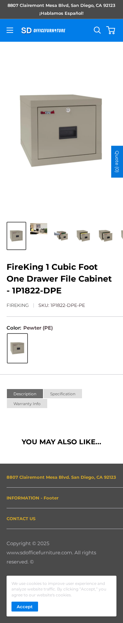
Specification (62, 393)
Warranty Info (27, 403)
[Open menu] (10, 30)
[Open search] (97, 30)
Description (24, 393)
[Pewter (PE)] (17, 348)
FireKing (18, 305)
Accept (25, 606)
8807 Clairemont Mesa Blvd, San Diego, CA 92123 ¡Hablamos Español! (61, 9)
